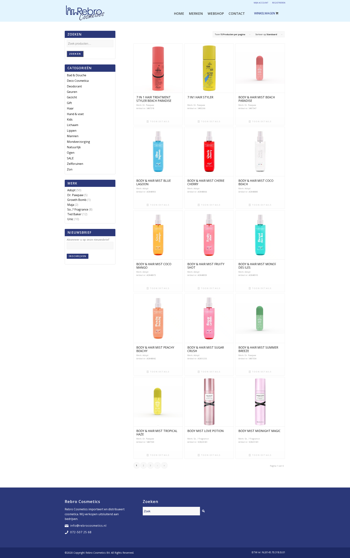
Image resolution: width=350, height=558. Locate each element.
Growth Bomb (76, 200)
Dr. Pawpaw (75, 195)
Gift (69, 103)
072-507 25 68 (81, 532)
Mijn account (261, 2)
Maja (70, 205)
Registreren (278, 2)
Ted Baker (74, 214)
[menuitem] (179, 13)
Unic (70, 219)
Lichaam (72, 125)
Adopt (71, 190)
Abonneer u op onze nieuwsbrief (88, 239)
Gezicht (72, 97)
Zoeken (75, 54)
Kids (70, 119)
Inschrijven (77, 256)
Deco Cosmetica (78, 81)
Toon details (159, 121)
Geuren (72, 92)
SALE (70, 158)
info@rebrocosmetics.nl (88, 526)
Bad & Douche (76, 75)
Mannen (72, 136)
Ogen (70, 153)
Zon (69, 169)
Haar (70, 108)
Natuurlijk (74, 147)
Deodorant (74, 86)
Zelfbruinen (75, 164)
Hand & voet (75, 114)
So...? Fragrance (77, 209)
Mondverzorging (78, 142)
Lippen (71, 131)
